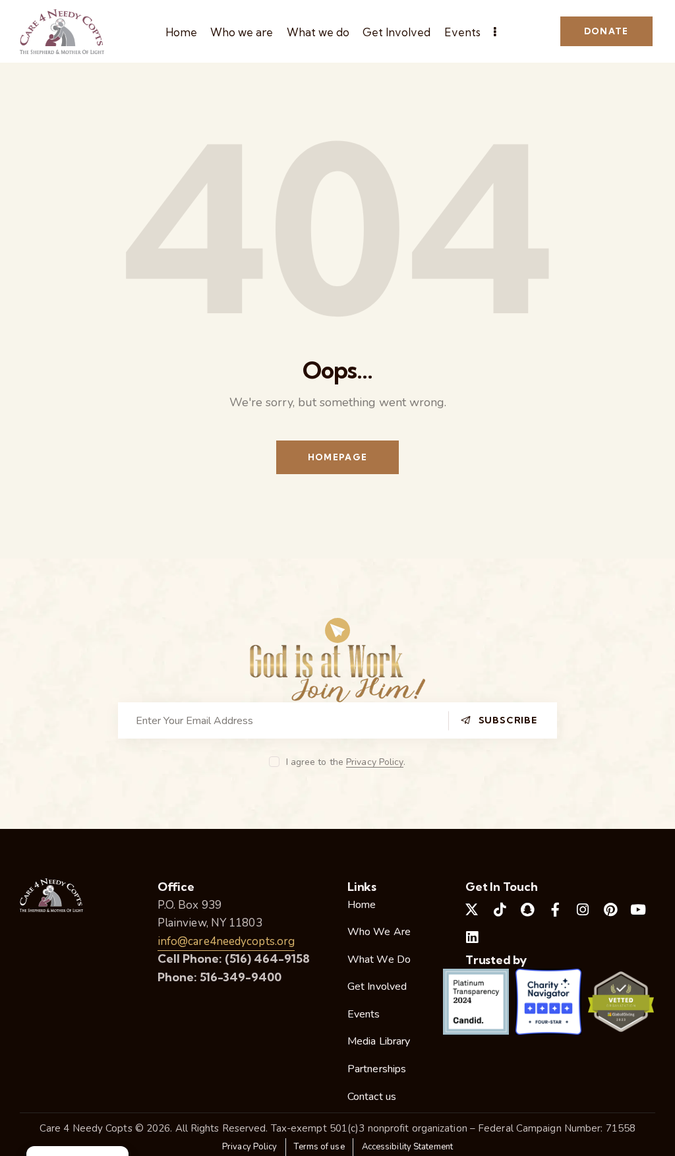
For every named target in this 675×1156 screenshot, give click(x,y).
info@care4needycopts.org (226, 941)
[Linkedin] (472, 938)
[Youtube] (639, 910)
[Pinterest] (610, 910)
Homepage (337, 457)
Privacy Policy (374, 763)
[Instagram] (583, 910)
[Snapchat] (527, 910)
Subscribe (508, 720)
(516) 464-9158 (267, 958)
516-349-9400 (240, 977)
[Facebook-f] (555, 910)
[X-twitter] (472, 910)
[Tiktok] (500, 910)
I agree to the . (345, 762)
